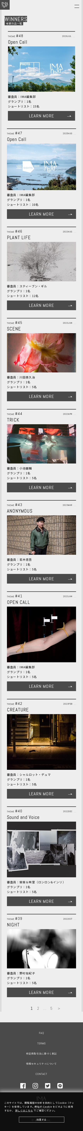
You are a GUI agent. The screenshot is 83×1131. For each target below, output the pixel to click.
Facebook (23, 1085)
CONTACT (41, 1074)
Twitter (47, 1085)
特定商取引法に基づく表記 (41, 1053)
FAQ (41, 1033)
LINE (60, 1085)
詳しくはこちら (24, 1110)
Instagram (35, 1085)
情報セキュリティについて (41, 1063)
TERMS (41, 1043)
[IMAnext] (5, 5)
